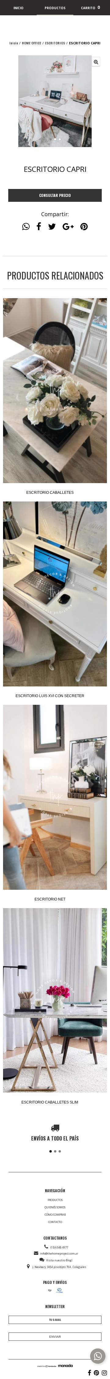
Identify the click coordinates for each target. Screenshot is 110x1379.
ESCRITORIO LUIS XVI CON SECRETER (50, 696)
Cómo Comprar (55, 1215)
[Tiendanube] (47, 1365)
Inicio (13, 42)
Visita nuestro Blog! (59, 1260)
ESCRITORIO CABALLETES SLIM (49, 1102)
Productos (55, 1200)
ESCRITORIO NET (50, 899)
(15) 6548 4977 (59, 1247)
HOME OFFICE (31, 42)
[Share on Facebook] (38, 226)
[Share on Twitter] (52, 226)
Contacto (55, 1222)
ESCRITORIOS (55, 42)
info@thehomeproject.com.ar (59, 1253)
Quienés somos (55, 1207)
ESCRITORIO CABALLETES (50, 492)
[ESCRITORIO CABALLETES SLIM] (55, 1001)
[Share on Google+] (68, 226)
